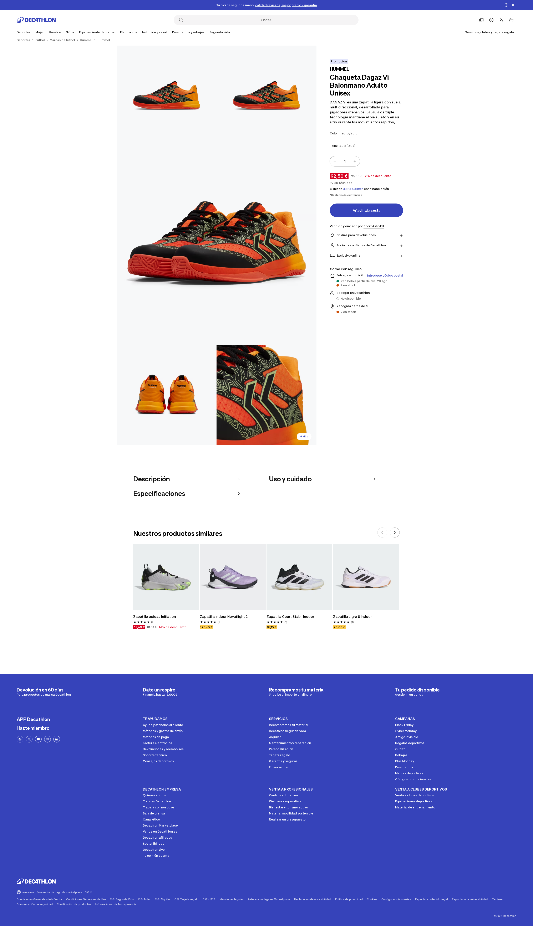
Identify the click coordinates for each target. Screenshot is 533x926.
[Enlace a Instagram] (47, 739)
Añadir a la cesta (366, 210)
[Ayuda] (491, 20)
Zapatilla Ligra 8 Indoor (352, 616)
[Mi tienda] (481, 20)
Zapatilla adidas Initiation (154, 616)
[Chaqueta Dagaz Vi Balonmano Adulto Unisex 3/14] (216, 245)
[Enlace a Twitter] (29, 739)
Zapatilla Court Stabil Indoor (290, 616)
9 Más (304, 436)
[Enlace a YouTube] (38, 739)
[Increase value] (355, 161)
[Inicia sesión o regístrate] (501, 20)
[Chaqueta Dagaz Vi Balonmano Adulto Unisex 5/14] (266, 395)
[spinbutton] (345, 161)
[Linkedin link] (56, 739)
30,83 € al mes (353, 189)
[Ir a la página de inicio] (36, 20)
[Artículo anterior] (382, 532)
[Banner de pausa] (506, 5)
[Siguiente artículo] (395, 532)
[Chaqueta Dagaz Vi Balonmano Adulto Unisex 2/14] (167, 95)
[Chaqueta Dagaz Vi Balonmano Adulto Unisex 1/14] (266, 95)
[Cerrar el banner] (513, 5)
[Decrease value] (335, 161)
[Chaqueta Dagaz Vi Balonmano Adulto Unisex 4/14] (167, 395)
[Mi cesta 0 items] (511, 20)
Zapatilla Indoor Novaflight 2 (224, 616)
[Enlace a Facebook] (20, 739)
